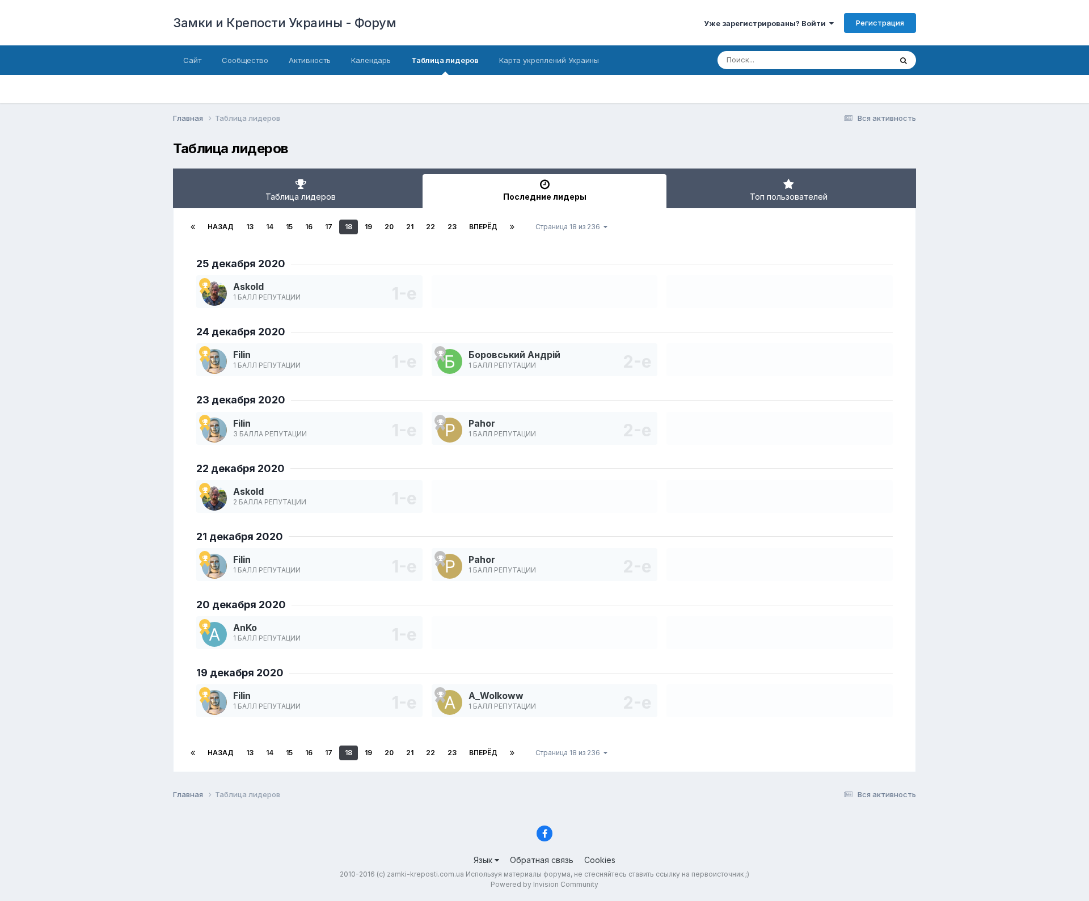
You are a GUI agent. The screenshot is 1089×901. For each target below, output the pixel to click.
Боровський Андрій (514, 354)
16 (309, 226)
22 (430, 226)
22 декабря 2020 (240, 468)
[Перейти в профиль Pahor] (449, 430)
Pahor (481, 423)
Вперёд (483, 226)
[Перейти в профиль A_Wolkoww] (449, 702)
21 (409, 226)
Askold (248, 286)
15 (289, 226)
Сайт (192, 60)
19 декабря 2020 (240, 673)
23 (452, 226)
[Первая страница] (193, 227)
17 (328, 226)
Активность (310, 60)
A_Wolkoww (496, 695)
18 (348, 226)
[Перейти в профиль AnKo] (214, 634)
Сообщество (245, 60)
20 (389, 226)
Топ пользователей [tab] (789, 196)
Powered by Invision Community (544, 884)
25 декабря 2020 (240, 264)
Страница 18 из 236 (569, 226)
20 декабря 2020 (241, 605)
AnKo (245, 627)
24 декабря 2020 (240, 332)
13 (250, 226)
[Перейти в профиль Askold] (214, 293)
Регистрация (880, 22)
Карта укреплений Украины (549, 60)
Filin (242, 354)
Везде (865, 60)
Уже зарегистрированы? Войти (766, 23)
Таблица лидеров (445, 60)
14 (269, 226)
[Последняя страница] (512, 227)
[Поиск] (903, 60)
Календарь (371, 60)
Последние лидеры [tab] (544, 196)
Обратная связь (541, 860)
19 (368, 226)
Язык (484, 860)
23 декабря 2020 (240, 400)
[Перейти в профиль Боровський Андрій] (449, 361)
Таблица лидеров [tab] (300, 196)
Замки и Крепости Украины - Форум (284, 22)
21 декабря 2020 (239, 536)
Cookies (599, 860)
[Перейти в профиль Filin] (214, 361)
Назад (221, 226)
